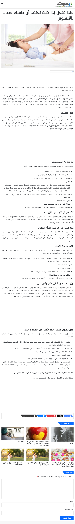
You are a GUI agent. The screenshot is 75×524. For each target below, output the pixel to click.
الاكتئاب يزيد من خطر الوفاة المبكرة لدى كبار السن (38, 464)
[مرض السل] (12, 433)
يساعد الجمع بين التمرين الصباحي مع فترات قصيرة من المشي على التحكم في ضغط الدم (38, 443)
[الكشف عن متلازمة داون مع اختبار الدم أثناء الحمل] (12, 455)
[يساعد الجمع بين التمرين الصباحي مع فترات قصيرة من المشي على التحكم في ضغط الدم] (37, 433)
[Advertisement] (37, 146)
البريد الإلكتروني (68, 509)
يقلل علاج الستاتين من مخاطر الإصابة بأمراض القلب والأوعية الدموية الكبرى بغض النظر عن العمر (62, 465)
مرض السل (20, 441)
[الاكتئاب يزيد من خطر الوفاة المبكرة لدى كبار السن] (37, 455)
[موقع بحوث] (64, 4)
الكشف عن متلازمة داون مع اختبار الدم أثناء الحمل (13, 464)
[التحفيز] (62, 434)
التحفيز (72, 443)
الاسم (71, 501)
